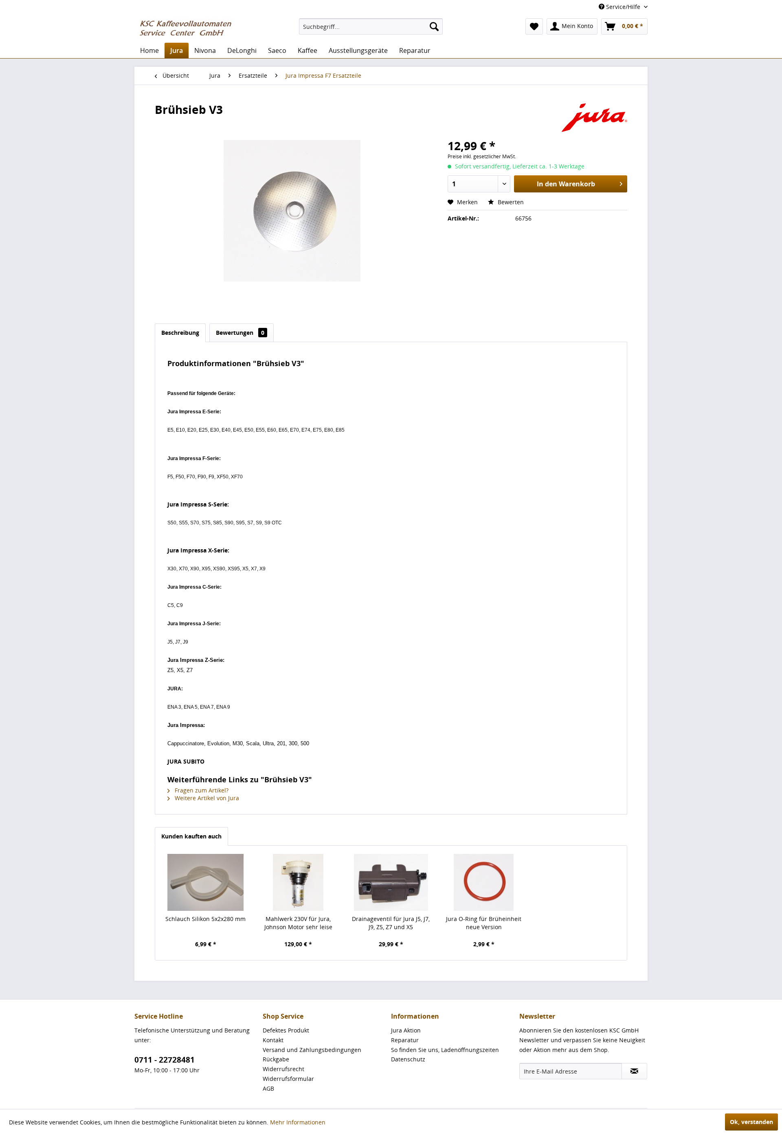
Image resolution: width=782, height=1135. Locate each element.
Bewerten (510, 202)
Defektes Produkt (286, 1030)
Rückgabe (276, 1059)
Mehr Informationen (297, 1122)
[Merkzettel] (534, 26)
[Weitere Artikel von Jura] (594, 117)
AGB (268, 1088)
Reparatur (405, 1040)
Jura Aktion (406, 1030)
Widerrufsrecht (283, 1069)
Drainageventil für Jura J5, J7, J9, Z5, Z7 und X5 (391, 923)
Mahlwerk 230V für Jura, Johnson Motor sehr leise (298, 923)
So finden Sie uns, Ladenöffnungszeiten (445, 1050)
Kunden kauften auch (191, 836)
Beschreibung (180, 332)
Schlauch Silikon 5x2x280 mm (205, 919)
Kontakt (273, 1040)
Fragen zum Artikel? (200, 790)
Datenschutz (408, 1059)
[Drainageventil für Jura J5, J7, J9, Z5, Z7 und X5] (391, 882)
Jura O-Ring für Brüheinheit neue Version (483, 923)
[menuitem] (371, 26)
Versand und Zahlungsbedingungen (312, 1050)
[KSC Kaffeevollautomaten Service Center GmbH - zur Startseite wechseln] (188, 28)
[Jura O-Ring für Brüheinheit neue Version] (484, 882)
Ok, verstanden (751, 1122)
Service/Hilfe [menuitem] (623, 7)
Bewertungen (240, 332)
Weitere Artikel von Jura (206, 798)
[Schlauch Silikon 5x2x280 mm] (205, 882)
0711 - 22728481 (164, 1059)
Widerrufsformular (288, 1079)
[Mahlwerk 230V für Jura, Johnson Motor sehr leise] (298, 882)
